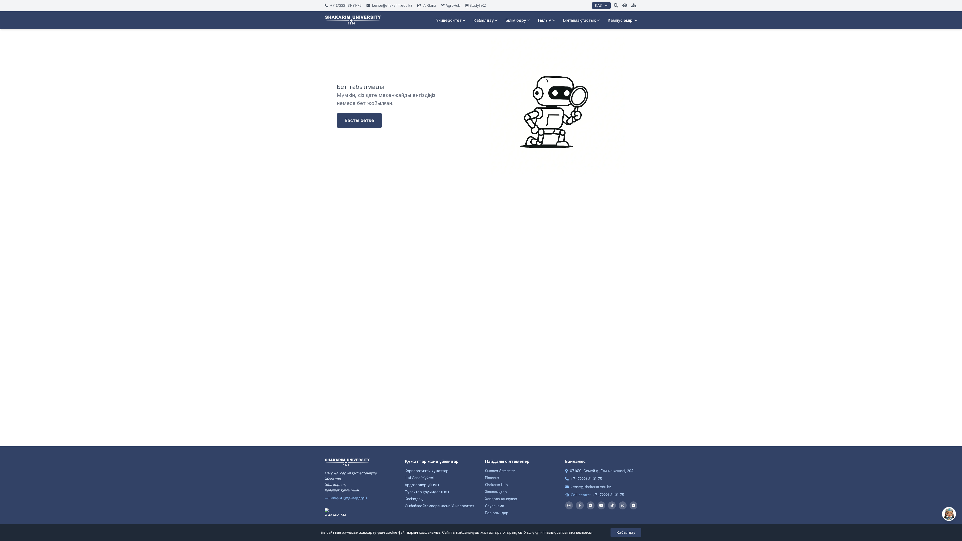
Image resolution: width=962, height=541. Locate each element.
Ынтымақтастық (579, 20)
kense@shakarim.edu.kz (591, 487)
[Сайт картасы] (633, 5)
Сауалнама (494, 506)
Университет (449, 20)
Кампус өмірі (621, 20)
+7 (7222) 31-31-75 (586, 479)
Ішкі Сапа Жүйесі (419, 478)
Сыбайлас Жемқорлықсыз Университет (439, 506)
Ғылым (544, 20)
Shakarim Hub (496, 485)
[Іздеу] (616, 5)
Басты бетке (359, 120)
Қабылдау (483, 20)
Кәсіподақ (414, 499)
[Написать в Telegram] (633, 505)
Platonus (492, 478)
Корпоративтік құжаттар (426, 471)
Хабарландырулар (501, 499)
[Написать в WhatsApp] (623, 505)
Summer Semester (500, 471)
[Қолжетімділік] (624, 5)
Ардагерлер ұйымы (422, 485)
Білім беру (516, 20)
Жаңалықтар (496, 492)
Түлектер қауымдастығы (427, 492)
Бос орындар (496, 513)
